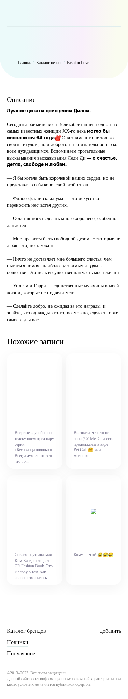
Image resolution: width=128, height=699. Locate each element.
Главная (25, 62)
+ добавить (108, 631)
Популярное (21, 653)
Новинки (17, 642)
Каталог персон (49, 62)
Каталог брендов (26, 631)
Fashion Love (78, 62)
